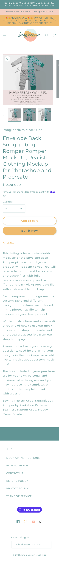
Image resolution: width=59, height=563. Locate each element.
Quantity (8, 201)
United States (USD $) (28, 544)
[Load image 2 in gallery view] (29, 114)
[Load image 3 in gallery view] (44, 114)
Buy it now (29, 230)
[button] (4, 35)
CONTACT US (14, 473)
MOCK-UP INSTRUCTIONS (22, 457)
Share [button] (10, 242)
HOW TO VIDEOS (17, 465)
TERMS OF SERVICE (19, 496)
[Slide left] (3, 115)
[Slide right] (55, 115)
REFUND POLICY (17, 480)
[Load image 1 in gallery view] (14, 114)
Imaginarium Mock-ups (33, 555)
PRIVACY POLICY (17, 488)
